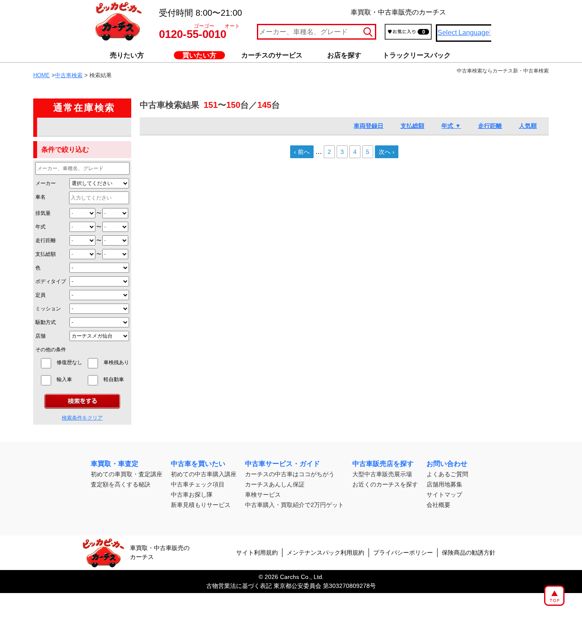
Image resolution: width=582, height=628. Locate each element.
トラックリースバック (417, 55)
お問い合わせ (446, 463)
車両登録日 (368, 125)
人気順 (528, 125)
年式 (40, 227)
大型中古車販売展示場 (382, 474)
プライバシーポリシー (403, 552)
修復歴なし (69, 362)
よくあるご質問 (447, 474)
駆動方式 (45, 322)
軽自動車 (116, 379)
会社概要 (438, 504)
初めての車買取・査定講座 (126, 474)
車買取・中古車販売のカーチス (160, 552)
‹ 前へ (302, 151)
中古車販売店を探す (383, 463)
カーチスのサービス (272, 55)
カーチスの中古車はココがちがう (289, 474)
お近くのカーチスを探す (385, 484)
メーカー (45, 183)
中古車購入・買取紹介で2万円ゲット (294, 504)
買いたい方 (199, 55)
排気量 (43, 213)
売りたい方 (127, 55)
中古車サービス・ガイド (282, 463)
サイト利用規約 (257, 552)
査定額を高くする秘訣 (120, 484)
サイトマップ (444, 494)
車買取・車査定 (114, 463)
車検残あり (116, 362)
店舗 (40, 336)
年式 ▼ (451, 125)
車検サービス (263, 494)
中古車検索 (69, 75)
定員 (40, 295)
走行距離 (45, 240)
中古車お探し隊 (192, 494)
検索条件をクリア (82, 418)
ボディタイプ (50, 281)
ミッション (48, 309)
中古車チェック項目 (198, 484)
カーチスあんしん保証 (275, 484)
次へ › (387, 151)
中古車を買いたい (198, 463)
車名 (40, 197)
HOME (41, 75)
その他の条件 (50, 350)
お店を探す (344, 55)
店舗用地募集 (444, 484)
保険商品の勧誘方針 (469, 552)
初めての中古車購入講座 (203, 474)
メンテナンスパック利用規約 (325, 552)
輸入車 (69, 379)
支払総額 (45, 254)
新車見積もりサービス (200, 504)
